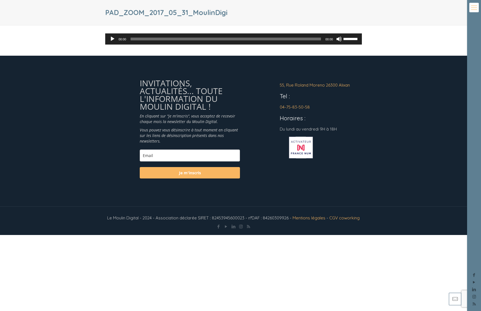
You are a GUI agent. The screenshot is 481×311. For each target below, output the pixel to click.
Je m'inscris (190, 172)
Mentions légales (309, 218)
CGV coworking (344, 218)
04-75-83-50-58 (295, 107)
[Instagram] (474, 296)
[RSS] (248, 226)
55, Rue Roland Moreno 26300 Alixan (315, 85)
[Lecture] (112, 39)
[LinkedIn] (474, 289)
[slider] (351, 38)
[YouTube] (474, 282)
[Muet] (339, 39)
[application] (233, 39)
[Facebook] (474, 275)
